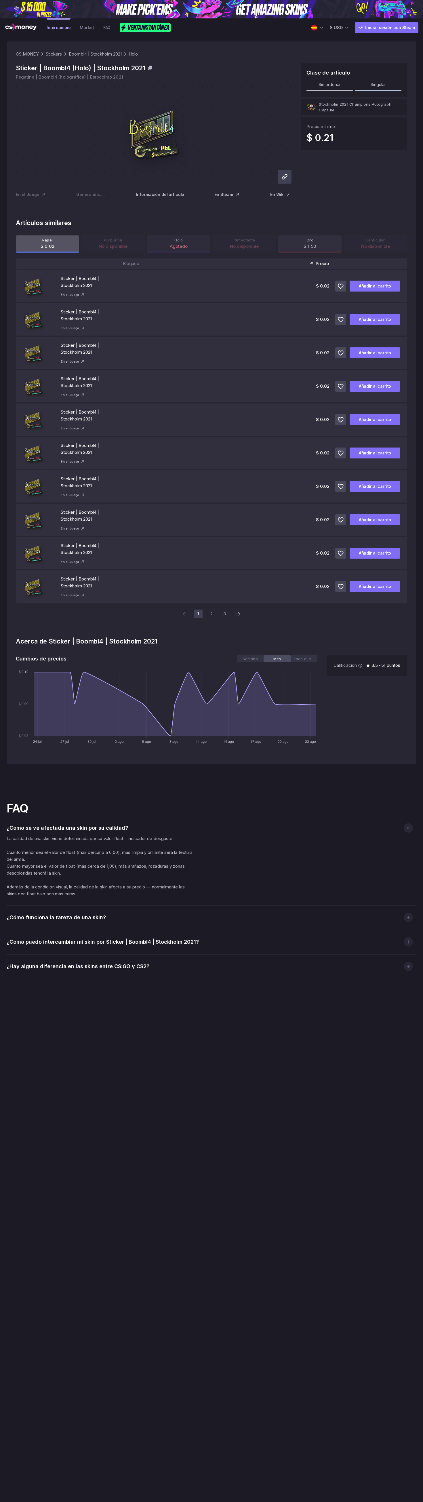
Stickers (54, 54)
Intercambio (58, 27)
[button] (408, 827)
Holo (133, 54)
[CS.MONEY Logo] (21, 28)
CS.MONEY (27, 54)
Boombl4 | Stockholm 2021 (95, 54)
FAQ (107, 27)
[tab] (250, 658)
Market (87, 27)
